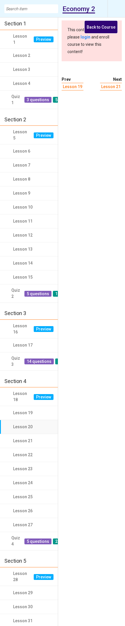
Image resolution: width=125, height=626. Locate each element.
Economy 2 (79, 9)
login (85, 37)
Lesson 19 (72, 86)
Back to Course (101, 27)
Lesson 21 (111, 86)
